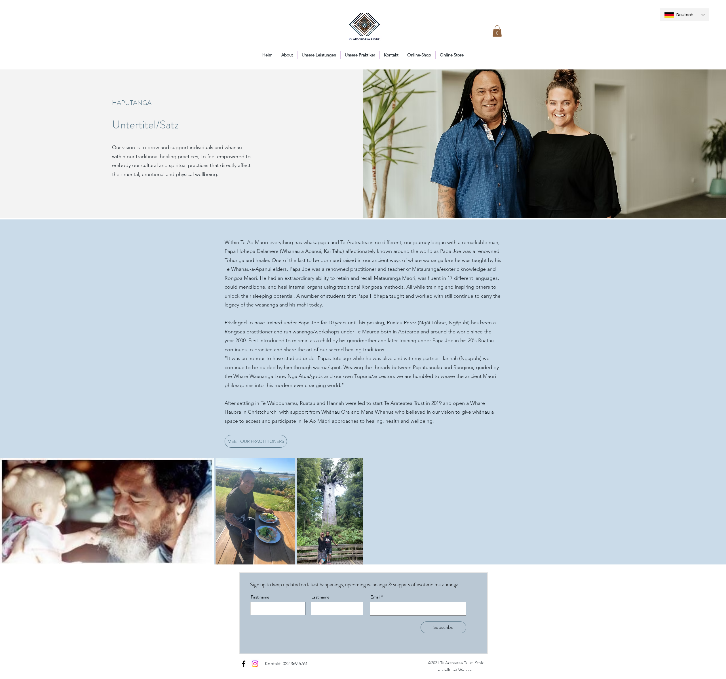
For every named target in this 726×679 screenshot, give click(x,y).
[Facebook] (243, 663)
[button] (497, 31)
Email (375, 597)
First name (260, 597)
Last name (320, 597)
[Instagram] (255, 663)
